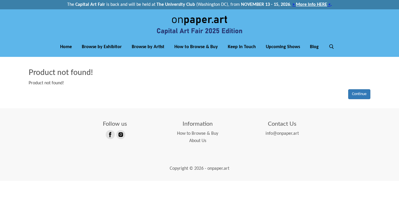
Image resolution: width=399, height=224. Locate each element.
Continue (359, 94)
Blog (314, 47)
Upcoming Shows (283, 47)
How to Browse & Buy (196, 47)
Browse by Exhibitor (102, 47)
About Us (197, 141)
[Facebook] (110, 134)
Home (66, 47)
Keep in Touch (242, 47)
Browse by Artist (148, 47)
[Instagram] (120, 134)
